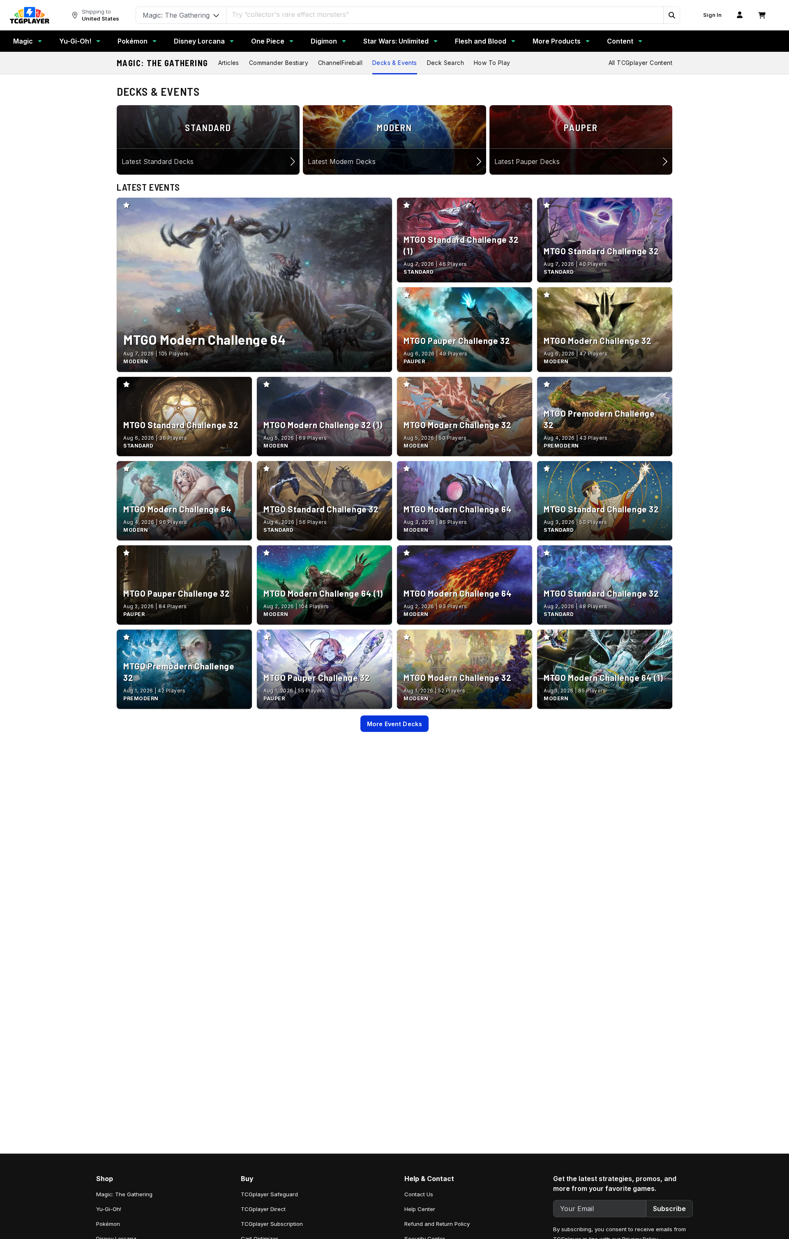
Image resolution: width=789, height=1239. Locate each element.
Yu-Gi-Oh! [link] (108, 1209)
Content (620, 41)
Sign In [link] (712, 15)
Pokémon (133, 41)
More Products (557, 41)
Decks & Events (394, 62)
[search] (445, 14)
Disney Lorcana (199, 41)
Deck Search (445, 62)
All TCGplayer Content (640, 62)
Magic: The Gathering (162, 63)
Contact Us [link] (418, 1194)
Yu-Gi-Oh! (75, 41)
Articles (228, 62)
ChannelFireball (340, 62)
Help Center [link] (419, 1209)
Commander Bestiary (278, 62)
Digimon (324, 41)
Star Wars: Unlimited (396, 41)
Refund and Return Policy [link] (437, 1224)
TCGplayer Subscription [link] (272, 1224)
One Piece (267, 41)
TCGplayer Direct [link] (263, 1209)
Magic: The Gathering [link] (124, 1194)
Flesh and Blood (480, 41)
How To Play (492, 62)
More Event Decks (394, 723)
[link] (29, 15)
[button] (671, 15)
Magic (23, 41)
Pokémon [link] (108, 1224)
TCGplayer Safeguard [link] (269, 1194)
